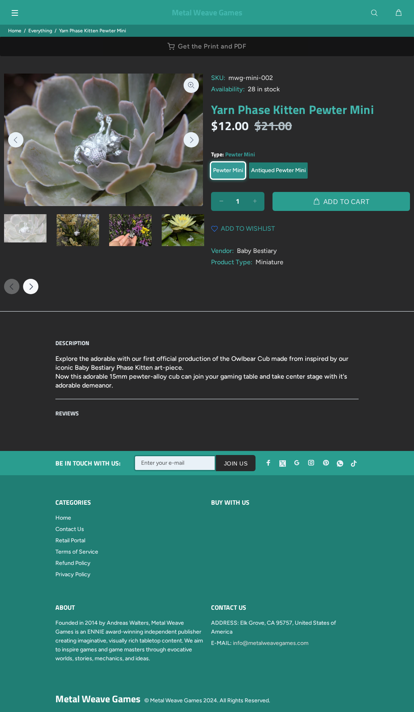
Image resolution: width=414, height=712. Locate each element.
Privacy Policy (73, 574)
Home (14, 31)
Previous (15, 139)
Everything (40, 31)
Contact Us (69, 529)
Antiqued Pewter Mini (278, 170)
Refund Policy (73, 563)
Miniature (269, 262)
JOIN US (235, 463)
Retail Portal (70, 540)
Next (191, 139)
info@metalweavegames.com (270, 643)
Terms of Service (76, 551)
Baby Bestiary (257, 251)
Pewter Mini (228, 170)
